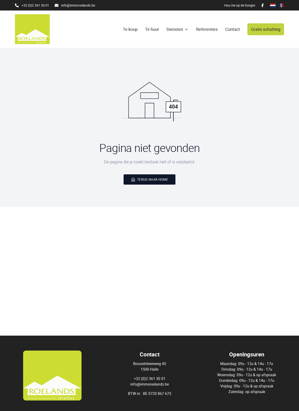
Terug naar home (152, 179)
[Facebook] (262, 5)
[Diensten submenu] (186, 29)
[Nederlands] (273, 5)
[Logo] (37, 29)
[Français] (281, 5)
